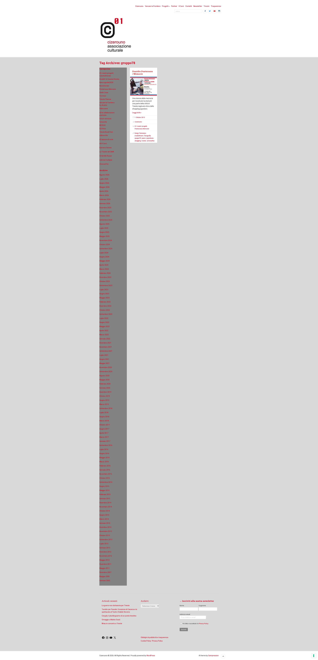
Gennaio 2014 (104, 523)
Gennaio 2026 (104, 204)
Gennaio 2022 (104, 339)
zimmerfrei (150, 141)
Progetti (166, 6)
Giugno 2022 (104, 322)
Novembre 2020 (105, 367)
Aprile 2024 (103, 265)
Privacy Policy (203, 623)
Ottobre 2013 (104, 535)
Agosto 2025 (104, 224)
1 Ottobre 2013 (140, 117)
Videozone (103, 109)
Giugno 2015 (104, 486)
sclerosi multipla (105, 160)
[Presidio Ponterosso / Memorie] (143, 86)
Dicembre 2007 (105, 572)
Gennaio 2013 (104, 548)
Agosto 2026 (104, 175)
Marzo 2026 (104, 195)
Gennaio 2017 (104, 441)
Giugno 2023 (104, 294)
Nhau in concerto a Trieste (112, 623)
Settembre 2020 (105, 372)
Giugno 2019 (104, 400)
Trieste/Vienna (105, 99)
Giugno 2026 (104, 183)
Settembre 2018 (105, 408)
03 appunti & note (106, 139)
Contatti (188, 6)
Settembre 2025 (105, 220)
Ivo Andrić (103, 105)
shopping (138, 141)
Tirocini (206, 6)
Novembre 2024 (105, 240)
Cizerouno (139, 6)
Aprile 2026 (103, 191)
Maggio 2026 (104, 187)
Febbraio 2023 (105, 302)
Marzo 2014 (104, 519)
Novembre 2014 (105, 507)
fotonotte (103, 122)
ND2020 (102, 125)
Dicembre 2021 (105, 343)
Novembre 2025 (105, 212)
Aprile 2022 (103, 331)
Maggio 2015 (104, 490)
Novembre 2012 (105, 556)
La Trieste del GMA (106, 152)
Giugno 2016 (104, 453)
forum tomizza (105, 119)
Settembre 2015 (105, 482)
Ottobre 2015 (104, 478)
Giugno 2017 (104, 429)
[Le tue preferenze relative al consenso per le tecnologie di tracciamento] (313, 655)
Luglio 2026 (103, 179)
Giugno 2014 (104, 515)
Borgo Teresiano (140, 133)
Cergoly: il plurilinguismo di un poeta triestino (119, 616)
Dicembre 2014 (105, 503)
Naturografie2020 (106, 82)
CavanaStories (105, 76)
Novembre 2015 (105, 474)
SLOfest (102, 129)
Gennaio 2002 (104, 581)
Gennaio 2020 (104, 388)
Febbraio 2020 (105, 384)
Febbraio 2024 (105, 273)
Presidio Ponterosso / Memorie (142, 72)
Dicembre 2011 (105, 564)
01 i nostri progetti (106, 73)
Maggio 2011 (104, 568)
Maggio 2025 (104, 236)
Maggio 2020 (104, 380)
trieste (144, 141)
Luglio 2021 (103, 355)
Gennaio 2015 (104, 499)
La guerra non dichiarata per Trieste (116, 605)
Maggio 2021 (104, 363)
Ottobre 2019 (104, 396)
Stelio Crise (103, 93)
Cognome (202, 605)
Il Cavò (181, 6)
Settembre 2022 (105, 314)
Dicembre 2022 (105, 306)
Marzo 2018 (104, 421)
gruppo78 (138, 138)
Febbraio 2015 (105, 494)
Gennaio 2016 (104, 470)
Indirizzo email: (185, 614)
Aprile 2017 (103, 433)
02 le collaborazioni (106, 113)
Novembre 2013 (105, 531)
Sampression (213, 656)
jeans (144, 138)
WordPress (150, 656)
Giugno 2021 (104, 359)
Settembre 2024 (105, 249)
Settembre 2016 (105, 445)
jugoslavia (149, 138)
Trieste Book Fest (106, 132)
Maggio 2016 (104, 458)
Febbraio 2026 (105, 199)
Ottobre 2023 (104, 281)
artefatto (103, 115)
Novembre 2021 (105, 347)
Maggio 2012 (104, 560)
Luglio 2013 (103, 544)
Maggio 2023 (104, 298)
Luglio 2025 (103, 228)
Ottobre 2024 (104, 244)
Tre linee (102, 96)
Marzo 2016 (104, 462)
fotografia (147, 136)
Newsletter (197, 6)
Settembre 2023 (105, 285)
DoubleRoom (139, 136)
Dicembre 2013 (105, 527)
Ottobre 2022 (104, 310)
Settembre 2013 (105, 540)
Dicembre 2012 (105, 552)
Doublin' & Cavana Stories (109, 79)
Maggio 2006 (104, 576)
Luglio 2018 (103, 413)
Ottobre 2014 (104, 511)
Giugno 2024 (104, 257)
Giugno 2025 (104, 232)
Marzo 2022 (104, 335)
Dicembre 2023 (105, 277)
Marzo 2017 (104, 437)
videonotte (103, 135)
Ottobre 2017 (104, 425)
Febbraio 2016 (105, 466)
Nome (182, 605)
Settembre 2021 (105, 351)
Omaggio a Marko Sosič (111, 620)
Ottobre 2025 (104, 216)
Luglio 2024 (103, 253)
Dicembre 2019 (105, 392)
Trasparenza (216, 6)
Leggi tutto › (137, 113)
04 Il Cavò (103, 144)
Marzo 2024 (104, 269)
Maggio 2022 (104, 326)
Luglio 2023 (103, 290)
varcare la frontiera (106, 103)
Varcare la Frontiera (152, 6)
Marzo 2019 (104, 404)
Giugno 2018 (104, 417)
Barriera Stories (105, 148)
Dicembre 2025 (105, 208)
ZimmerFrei (104, 164)
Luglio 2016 (103, 449)
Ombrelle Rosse (105, 156)
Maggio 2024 (104, 261)
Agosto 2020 (104, 376)
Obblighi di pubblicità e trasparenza (154, 637)
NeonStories (104, 86)
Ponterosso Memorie (107, 89)
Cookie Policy (146, 641)
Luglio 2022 (103, 318)
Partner (174, 6)
